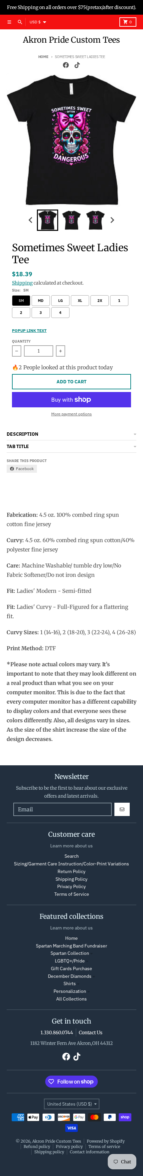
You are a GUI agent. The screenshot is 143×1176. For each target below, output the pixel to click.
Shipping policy (49, 1151)
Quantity (21, 341)
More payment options (71, 413)
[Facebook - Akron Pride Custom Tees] (66, 65)
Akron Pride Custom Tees (71, 40)
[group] (47, 220)
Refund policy (37, 1146)
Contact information (89, 1151)
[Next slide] (112, 220)
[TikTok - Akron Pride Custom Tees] (77, 65)
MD (41, 300)
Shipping (22, 283)
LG (60, 300)
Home (43, 56)
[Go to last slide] (31, 220)
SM (21, 300)
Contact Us (90, 1033)
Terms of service (104, 1146)
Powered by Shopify (106, 1141)
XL (80, 300)
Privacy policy (69, 1146)
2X (99, 300)
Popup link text (29, 330)
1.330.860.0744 (57, 1033)
